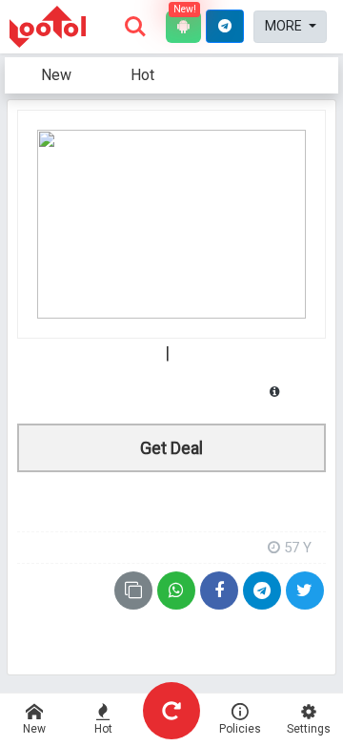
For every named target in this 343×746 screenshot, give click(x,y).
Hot (142, 75)
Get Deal (171, 448)
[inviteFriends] (262, 590)
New (56, 75)
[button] (225, 26)
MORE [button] (285, 25)
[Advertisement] (171, 500)
